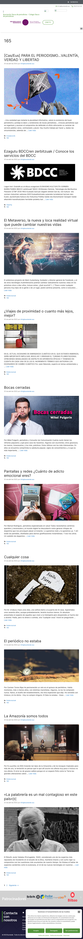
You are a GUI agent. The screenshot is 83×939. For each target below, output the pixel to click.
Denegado (54, 931)
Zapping (9, 205)
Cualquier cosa (16, 557)
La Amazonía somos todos (26, 716)
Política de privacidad (56, 935)
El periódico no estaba (22, 641)
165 (7, 138)
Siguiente (14, 885)
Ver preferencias (71, 931)
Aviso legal (66, 935)
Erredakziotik (10, 136)
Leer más (32, 130)
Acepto (36, 931)
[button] (79, 912)
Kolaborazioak (11, 296)
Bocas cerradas (17, 387)
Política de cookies (43, 935)
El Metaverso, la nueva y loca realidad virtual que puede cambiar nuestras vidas (41, 222)
